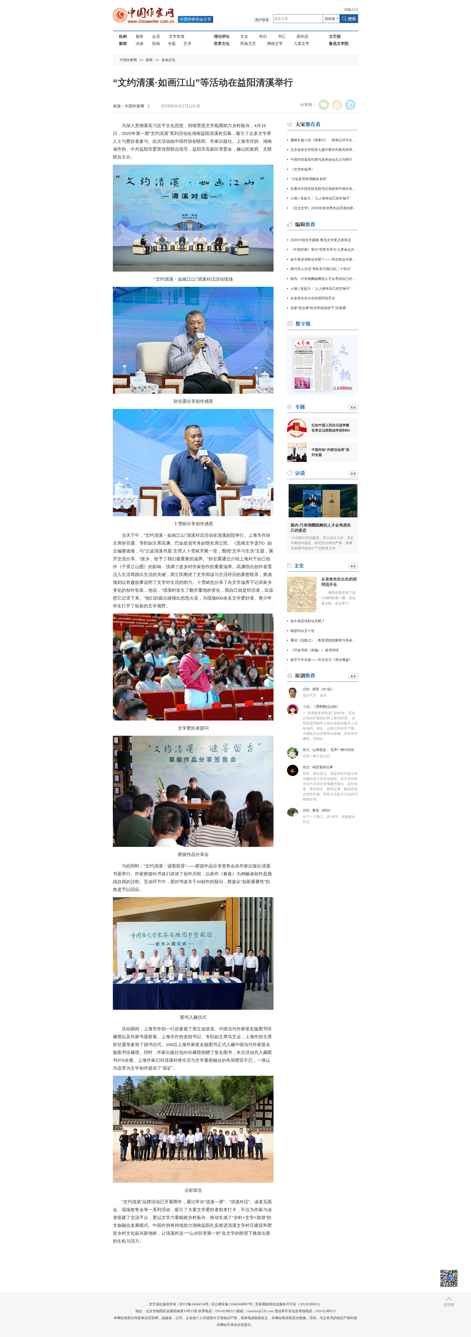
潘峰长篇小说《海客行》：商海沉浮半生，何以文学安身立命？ (324, 140)
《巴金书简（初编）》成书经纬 (314, 650)
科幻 (263, 36)
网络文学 (275, 43)
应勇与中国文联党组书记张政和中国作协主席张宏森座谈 (324, 189)
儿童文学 (301, 43)
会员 (156, 36)
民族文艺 (248, 43)
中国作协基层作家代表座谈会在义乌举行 (321, 159)
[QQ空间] (337, 104)
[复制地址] (350, 104)
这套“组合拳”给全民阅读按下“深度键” (318, 308)
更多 (353, 407)
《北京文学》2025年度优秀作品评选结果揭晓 (324, 208)
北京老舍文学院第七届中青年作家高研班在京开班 (324, 150)
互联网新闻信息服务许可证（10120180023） (288, 1304)
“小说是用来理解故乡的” (308, 179)
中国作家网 (128, 60)
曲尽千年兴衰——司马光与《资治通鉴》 (321, 660)
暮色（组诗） (322, 810)
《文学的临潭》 (302, 169)
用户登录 (262, 20)
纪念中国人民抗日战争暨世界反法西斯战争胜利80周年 (331, 428)
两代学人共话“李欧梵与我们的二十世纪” (320, 269)
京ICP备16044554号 (194, 1304)
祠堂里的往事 (322, 767)
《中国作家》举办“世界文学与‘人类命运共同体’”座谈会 (324, 249)
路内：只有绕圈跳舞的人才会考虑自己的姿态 (324, 279)
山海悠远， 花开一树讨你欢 (333, 750)
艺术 (187, 43)
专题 (172, 43)
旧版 (351, 9)
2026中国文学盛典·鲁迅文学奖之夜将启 (320, 240)
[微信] (323, 104)
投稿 (156, 43)
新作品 (302, 36)
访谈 (140, 43)
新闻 (149, 60)
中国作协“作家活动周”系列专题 (330, 452)
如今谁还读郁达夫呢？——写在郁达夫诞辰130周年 (324, 259)
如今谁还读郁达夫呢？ (307, 621)
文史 (244, 36)
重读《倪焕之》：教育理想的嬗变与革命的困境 (324, 640)
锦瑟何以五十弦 (302, 631)
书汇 (282, 36)
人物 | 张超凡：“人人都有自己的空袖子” (320, 198)
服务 (140, 36)
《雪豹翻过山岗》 (326, 706)
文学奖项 (176, 36)
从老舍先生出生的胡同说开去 (312, 298)
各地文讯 (168, 60)
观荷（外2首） (323, 689)
